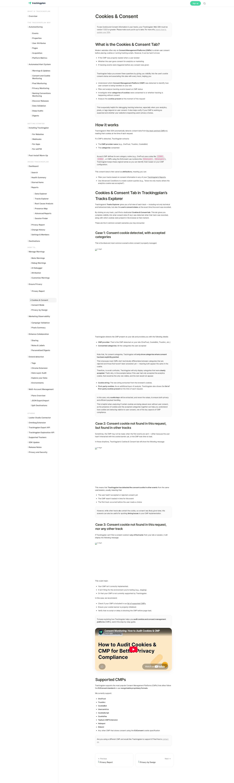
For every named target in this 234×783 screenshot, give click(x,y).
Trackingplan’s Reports (156, 177)
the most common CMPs (155, 131)
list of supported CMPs (136, 603)
